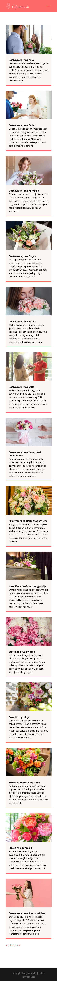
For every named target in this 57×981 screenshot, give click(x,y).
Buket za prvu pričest (22, 651)
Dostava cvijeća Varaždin (24, 190)
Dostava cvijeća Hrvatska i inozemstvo (25, 454)
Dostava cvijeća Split (21, 387)
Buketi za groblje (19, 717)
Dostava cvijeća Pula (21, 60)
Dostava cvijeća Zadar (22, 125)
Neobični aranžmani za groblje (27, 586)
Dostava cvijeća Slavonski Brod (27, 913)
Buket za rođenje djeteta (24, 782)
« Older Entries (13, 945)
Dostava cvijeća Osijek (22, 256)
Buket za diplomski (20, 848)
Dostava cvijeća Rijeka (22, 321)
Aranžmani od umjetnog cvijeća (28, 521)
